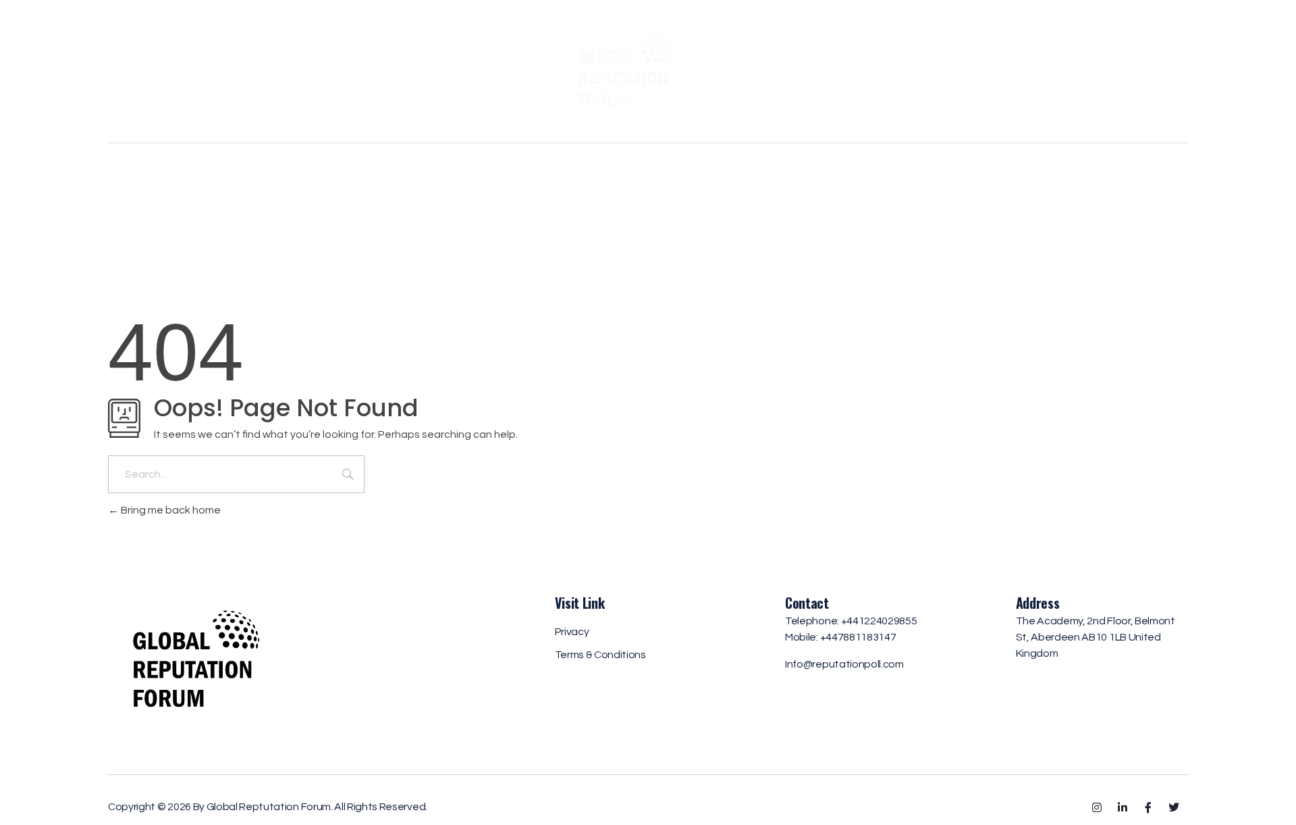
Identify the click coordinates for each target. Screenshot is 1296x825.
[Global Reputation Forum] (648, 69)
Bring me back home (170, 510)
